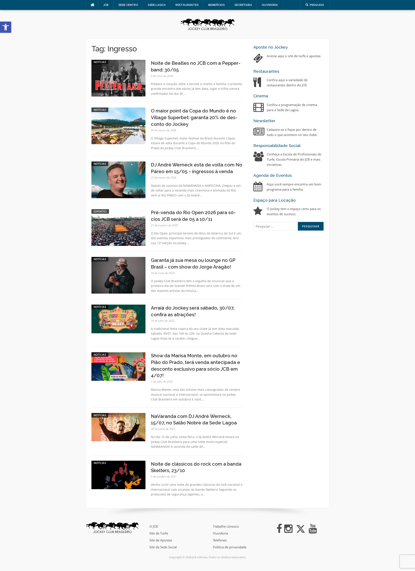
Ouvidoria (270, 4)
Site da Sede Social (163, 547)
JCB (106, 4)
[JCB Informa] (207, 24)
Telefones (220, 540)
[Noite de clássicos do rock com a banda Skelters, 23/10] (118, 474)
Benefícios (216, 4)
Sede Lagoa (157, 4)
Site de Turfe (158, 533)
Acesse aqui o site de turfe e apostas (294, 56)
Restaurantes (187, 4)
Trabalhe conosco (226, 526)
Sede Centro (128, 4)
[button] (5, 27)
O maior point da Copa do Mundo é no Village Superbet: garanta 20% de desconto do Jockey (194, 117)
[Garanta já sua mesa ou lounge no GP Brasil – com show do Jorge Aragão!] (118, 275)
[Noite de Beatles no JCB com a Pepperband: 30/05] (118, 78)
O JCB (153, 526)
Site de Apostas (160, 540)
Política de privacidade (229, 547)
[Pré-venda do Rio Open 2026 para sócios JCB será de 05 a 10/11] (118, 227)
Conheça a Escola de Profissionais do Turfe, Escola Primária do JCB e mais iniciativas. (294, 159)
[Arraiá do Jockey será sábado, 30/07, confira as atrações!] (118, 318)
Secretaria (243, 4)
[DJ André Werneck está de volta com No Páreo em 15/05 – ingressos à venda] (118, 179)
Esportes (100, 211)
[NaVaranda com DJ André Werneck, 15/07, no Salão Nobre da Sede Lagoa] (118, 427)
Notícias (100, 62)
